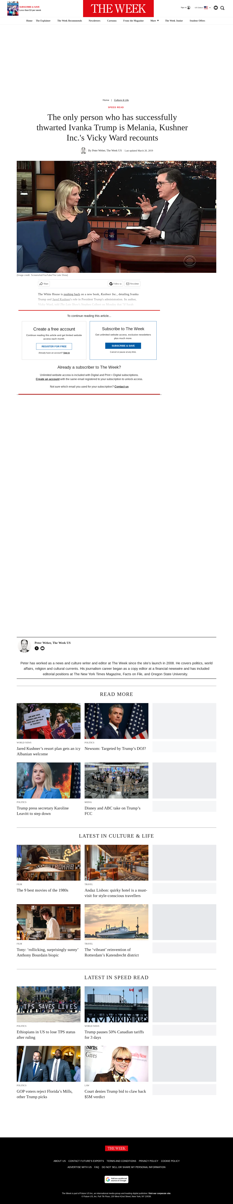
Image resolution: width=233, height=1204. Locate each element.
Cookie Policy (170, 1161)
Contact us (121, 386)
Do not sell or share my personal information (133, 1167)
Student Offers (197, 20)
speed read (116, 107)
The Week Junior (174, 20)
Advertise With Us (80, 1167)
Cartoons (111, 20)
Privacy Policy (148, 1161)
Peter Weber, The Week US (107, 150)
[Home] (28, 20)
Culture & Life (121, 100)
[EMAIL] (43, 648)
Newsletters (94, 20)
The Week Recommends (69, 20)
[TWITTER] (37, 648)
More (153, 20)
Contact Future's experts (86, 1161)
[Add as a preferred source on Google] (116, 1179)
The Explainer (43, 20)
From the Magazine (133, 20)
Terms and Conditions (121, 1161)
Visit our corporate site (159, 1193)
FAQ (96, 1167)
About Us (60, 1161)
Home (106, 100)
